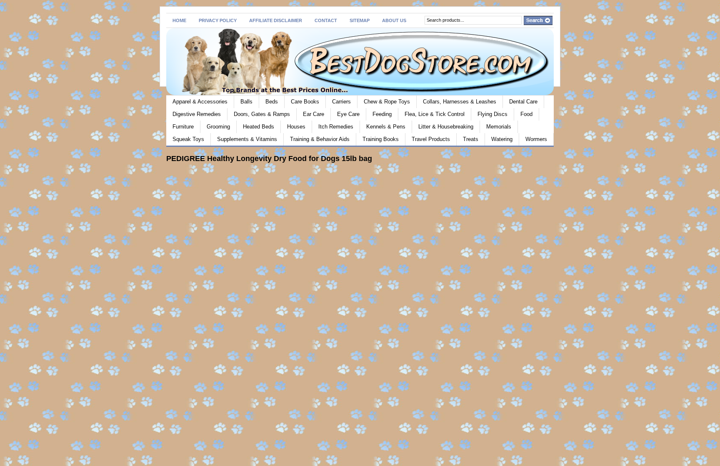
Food (526, 114)
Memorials (498, 126)
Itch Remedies (335, 126)
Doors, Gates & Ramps (262, 114)
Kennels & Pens (385, 126)
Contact (326, 20)
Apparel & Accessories (200, 101)
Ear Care (313, 114)
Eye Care (348, 114)
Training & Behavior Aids (320, 139)
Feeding (382, 114)
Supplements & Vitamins (247, 139)
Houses (296, 126)
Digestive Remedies (196, 114)
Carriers (341, 101)
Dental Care (523, 101)
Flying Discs (493, 114)
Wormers (536, 139)
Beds (271, 101)
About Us (394, 20)
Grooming (218, 126)
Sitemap (360, 20)
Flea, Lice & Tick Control (435, 114)
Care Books (305, 101)
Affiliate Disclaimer (275, 20)
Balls (246, 101)
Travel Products (431, 139)
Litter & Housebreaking (445, 126)
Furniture (183, 126)
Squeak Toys (188, 139)
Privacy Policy (218, 20)
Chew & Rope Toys (387, 101)
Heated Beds (258, 126)
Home (179, 20)
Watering (501, 139)
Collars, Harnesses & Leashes (459, 101)
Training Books (380, 139)
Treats (470, 139)
